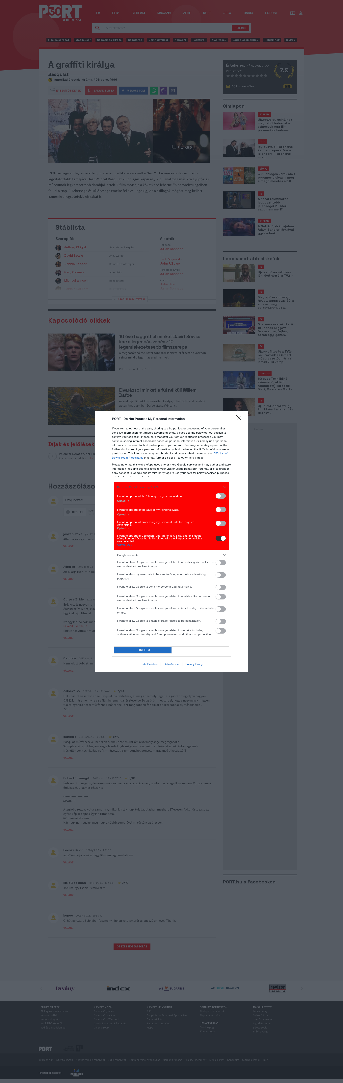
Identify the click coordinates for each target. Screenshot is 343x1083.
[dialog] (171, 541)
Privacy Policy (194, 664)
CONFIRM (143, 650)
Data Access (171, 664)
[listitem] (171, 487)
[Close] (240, 419)
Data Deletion (149, 664)
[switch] (221, 496)
